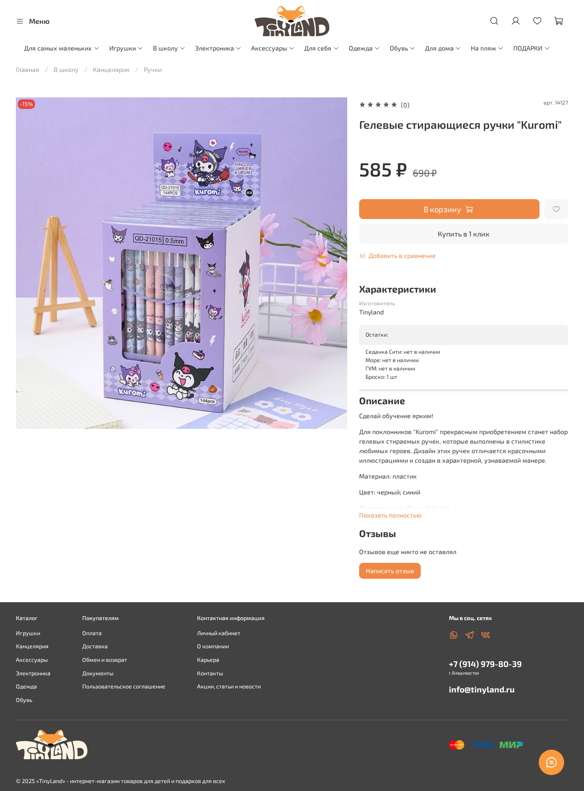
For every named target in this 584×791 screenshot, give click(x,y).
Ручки (153, 69)
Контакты (210, 673)
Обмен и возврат (104, 659)
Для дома (439, 48)
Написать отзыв (390, 570)
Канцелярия (111, 69)
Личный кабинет (218, 633)
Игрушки (122, 48)
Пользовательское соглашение (123, 686)
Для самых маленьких (58, 48)
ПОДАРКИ (527, 48)
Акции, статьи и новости (229, 686)
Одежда (361, 48)
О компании (213, 646)
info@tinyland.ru (481, 689)
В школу (165, 48)
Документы (97, 673)
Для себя (317, 48)
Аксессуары (269, 48)
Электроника (214, 48)
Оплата (92, 633)
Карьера (208, 659)
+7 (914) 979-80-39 (485, 664)
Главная (27, 69)
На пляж (483, 48)
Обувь (399, 48)
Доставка (95, 646)
